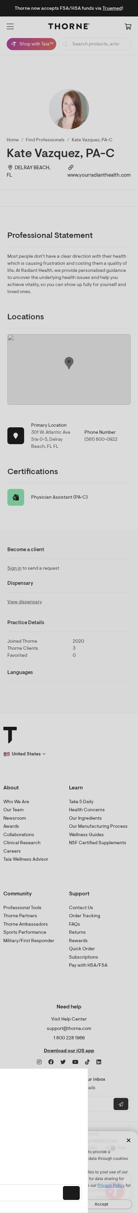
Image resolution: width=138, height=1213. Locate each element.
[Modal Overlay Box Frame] (57, 1140)
